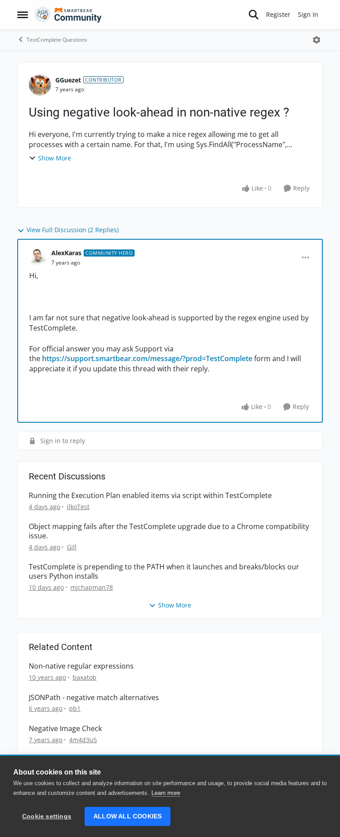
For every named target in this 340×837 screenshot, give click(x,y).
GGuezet (68, 80)
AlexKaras (66, 253)
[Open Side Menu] (22, 14)
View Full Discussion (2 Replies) (73, 230)
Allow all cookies (127, 816)
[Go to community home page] (68, 15)
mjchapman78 (91, 587)
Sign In (308, 14)
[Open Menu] (316, 40)
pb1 (75, 708)
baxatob (85, 677)
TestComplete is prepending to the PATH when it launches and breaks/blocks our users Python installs (164, 571)
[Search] (253, 14)
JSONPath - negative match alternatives (94, 697)
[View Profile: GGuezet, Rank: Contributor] (40, 85)
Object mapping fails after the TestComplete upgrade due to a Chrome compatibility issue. (169, 531)
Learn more (165, 793)
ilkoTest (78, 506)
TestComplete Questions (57, 39)
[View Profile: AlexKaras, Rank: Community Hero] (38, 257)
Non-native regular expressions (81, 666)
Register (278, 14)
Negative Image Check (65, 728)
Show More (54, 158)
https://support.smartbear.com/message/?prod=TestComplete (147, 358)
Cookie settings (46, 816)
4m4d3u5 (83, 740)
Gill (72, 547)
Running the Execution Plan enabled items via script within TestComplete (150, 495)
